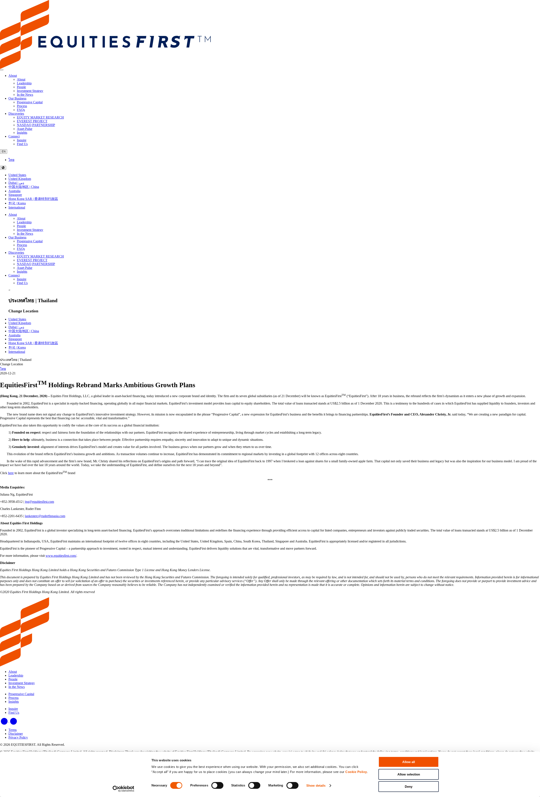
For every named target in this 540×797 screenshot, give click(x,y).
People (21, 226)
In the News (25, 233)
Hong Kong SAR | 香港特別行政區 (33, 199)
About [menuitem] (21, 79)
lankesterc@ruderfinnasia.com (45, 516)
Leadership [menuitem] (24, 83)
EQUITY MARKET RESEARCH (40, 256)
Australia (14, 191)
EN (3, 151)
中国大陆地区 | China (23, 187)
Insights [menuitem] (22, 132)
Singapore (15, 195)
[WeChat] (13, 721)
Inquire (21, 279)
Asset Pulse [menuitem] (24, 129)
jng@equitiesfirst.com (39, 501)
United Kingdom (19, 179)
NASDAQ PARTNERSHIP (36, 264)
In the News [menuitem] (25, 94)
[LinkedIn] (4, 721)
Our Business (17, 98)
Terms (12, 730)
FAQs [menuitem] (21, 110)
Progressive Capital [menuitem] (30, 102)
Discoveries (16, 113)
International (16, 207)
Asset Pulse (24, 268)
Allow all (408, 762)
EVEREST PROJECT (32, 260)
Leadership (24, 222)
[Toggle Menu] (1, 69)
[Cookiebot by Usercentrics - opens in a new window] (123, 789)
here (11, 473)
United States (17, 175)
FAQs (21, 249)
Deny (408, 786)
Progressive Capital (30, 241)
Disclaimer (15, 733)
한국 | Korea (17, 203)
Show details (315, 785)
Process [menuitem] (22, 106)
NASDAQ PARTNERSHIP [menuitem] (36, 125)
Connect (14, 136)
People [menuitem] (21, 87)
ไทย (11, 160)
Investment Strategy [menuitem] (30, 91)
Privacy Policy (18, 737)
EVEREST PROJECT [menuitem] (32, 121)
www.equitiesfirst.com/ (61, 555)
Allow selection (408, 774)
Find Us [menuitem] (22, 144)
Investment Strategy (30, 230)
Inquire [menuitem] (21, 140)
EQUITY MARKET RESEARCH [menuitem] (40, 117)
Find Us (22, 283)
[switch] (217, 785)
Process (22, 245)
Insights (22, 271)
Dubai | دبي (16, 183)
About (12, 75)
